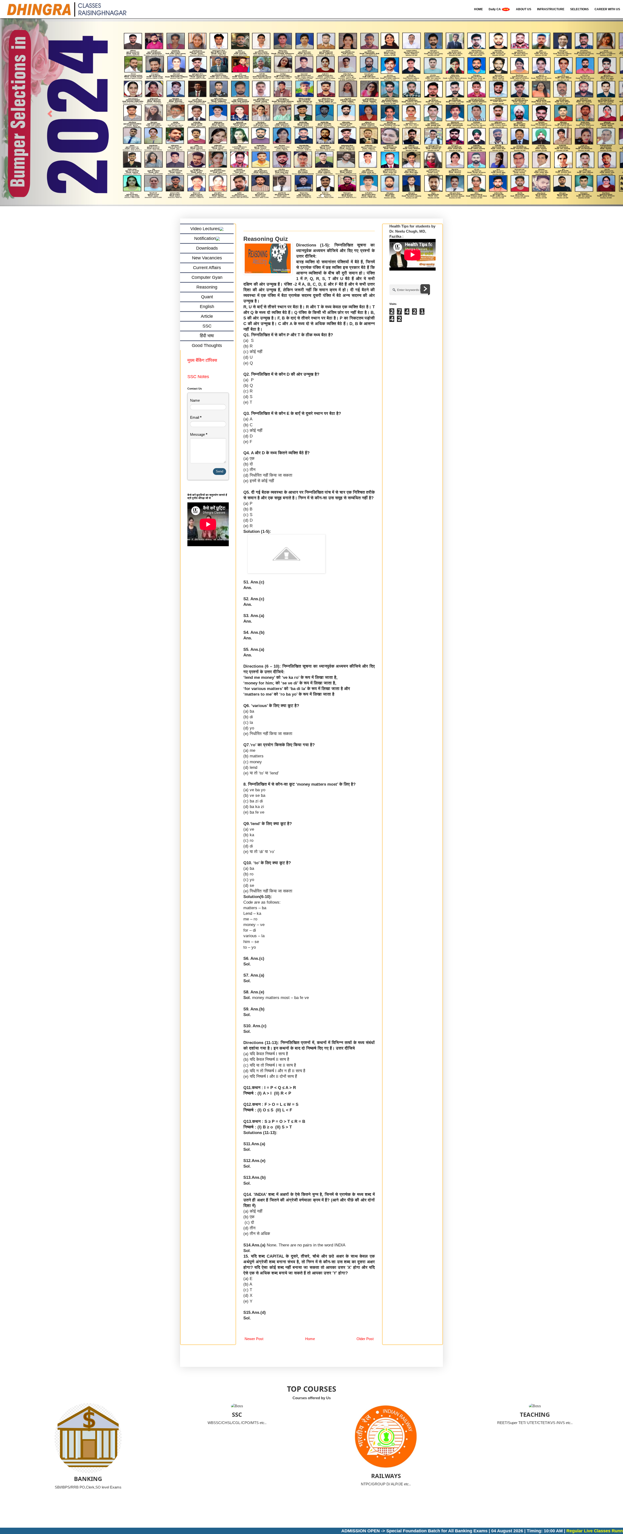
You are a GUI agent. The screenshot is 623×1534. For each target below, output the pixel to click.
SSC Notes (198, 376)
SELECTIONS (579, 9)
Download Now (595, 1530)
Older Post (365, 1339)
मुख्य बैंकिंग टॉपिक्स (202, 360)
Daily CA (495, 9)
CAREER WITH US (607, 9)
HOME (478, 9)
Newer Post (254, 1339)
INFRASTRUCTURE (550, 9)
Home (310, 1339)
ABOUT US (523, 9)
